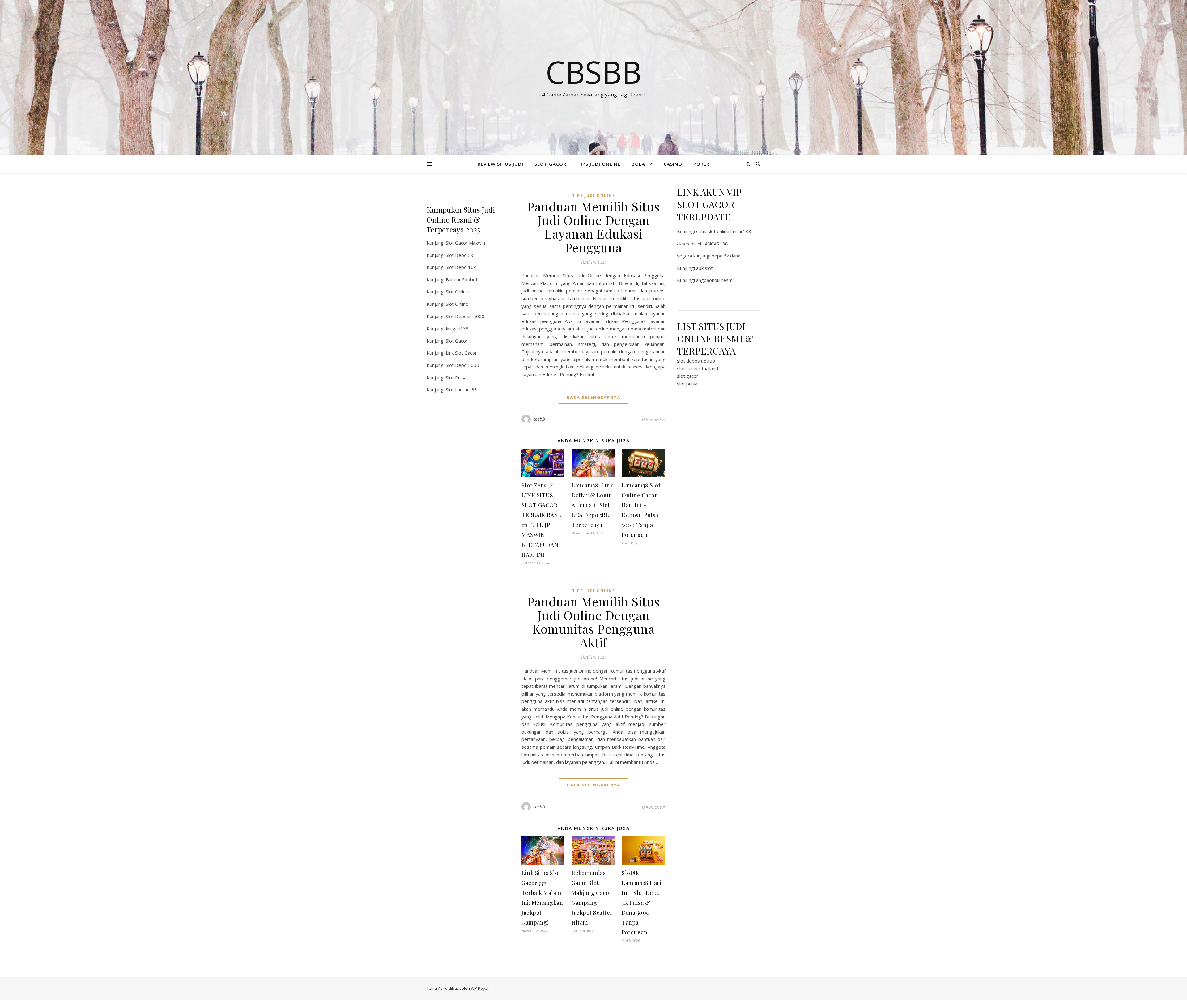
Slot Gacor (457, 341)
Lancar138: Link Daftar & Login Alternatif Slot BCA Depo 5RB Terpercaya (592, 505)
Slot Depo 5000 (462, 365)
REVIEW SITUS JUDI (500, 164)
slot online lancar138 (729, 231)
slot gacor (687, 376)
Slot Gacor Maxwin (465, 243)
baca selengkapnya (593, 397)
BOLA (638, 164)
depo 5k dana (726, 256)
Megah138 (457, 328)
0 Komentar (654, 419)
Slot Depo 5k (459, 255)
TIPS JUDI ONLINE (598, 164)
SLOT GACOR (550, 164)
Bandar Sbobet (462, 279)
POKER (701, 164)
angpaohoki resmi (715, 280)
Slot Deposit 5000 (465, 316)
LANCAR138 (715, 243)
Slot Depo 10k (461, 267)
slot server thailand (697, 368)
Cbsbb (593, 71)
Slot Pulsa (456, 377)
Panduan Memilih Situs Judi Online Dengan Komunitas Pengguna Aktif (593, 621)
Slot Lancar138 (461, 389)
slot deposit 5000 (696, 361)
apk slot (704, 268)
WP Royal (479, 988)
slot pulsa (687, 384)
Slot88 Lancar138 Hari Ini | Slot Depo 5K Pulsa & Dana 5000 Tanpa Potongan (641, 902)
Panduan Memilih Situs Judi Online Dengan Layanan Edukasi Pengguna (593, 226)
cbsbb (539, 419)
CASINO (673, 164)
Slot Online (457, 291)
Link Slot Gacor (461, 353)
